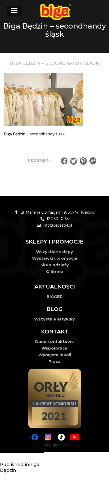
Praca (54, 361)
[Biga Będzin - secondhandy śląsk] (54, 99)
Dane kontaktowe (54, 341)
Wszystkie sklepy (54, 251)
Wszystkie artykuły (54, 319)
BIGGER (55, 296)
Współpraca (54, 348)
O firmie (54, 271)
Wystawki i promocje (54, 258)
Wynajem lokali (54, 354)
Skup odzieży (54, 264)
